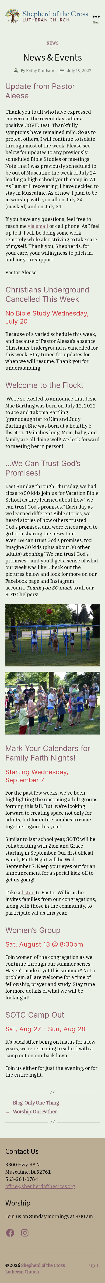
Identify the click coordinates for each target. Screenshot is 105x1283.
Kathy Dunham (40, 70)
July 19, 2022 (79, 70)
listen (28, 892)
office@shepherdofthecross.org (40, 1186)
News (52, 43)
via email (38, 226)
